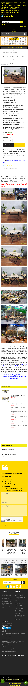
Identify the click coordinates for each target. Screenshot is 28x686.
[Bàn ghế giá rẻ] (14, 30)
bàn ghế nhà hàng (17, 365)
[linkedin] (17, 586)
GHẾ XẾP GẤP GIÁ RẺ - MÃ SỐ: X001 (18, 418)
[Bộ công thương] (6, 627)
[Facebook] (5, 16)
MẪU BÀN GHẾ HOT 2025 (19, 594)
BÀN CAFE (18, 51)
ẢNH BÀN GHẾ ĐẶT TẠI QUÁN (7, 625)
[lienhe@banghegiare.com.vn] (7, 165)
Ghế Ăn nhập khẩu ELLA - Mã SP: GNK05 (19, 403)
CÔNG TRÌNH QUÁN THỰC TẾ (7, 623)
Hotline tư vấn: (14, 684)
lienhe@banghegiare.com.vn (12, 12)
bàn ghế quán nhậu (7, 365)
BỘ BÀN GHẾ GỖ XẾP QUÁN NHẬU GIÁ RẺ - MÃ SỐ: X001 (18, 392)
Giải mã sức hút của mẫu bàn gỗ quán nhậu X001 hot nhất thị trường (21, 575)
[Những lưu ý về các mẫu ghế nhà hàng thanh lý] (8, 569)
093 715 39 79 (15, 10)
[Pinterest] (9, 16)
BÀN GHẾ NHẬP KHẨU (19, 611)
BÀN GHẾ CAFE (13, 51)
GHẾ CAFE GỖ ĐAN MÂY (19, 603)
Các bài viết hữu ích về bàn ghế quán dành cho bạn (12, 679)
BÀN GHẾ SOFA (18, 613)
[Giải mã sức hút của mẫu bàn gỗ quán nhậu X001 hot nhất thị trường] (22, 568)
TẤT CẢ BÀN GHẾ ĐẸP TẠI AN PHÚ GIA (10, 457)
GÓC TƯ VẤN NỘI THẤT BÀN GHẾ (9, 454)
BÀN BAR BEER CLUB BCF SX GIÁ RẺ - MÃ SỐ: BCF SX (18, 408)
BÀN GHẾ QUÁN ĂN (18, 606)
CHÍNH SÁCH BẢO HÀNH (6, 601)
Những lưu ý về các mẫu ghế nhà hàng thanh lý (7, 575)
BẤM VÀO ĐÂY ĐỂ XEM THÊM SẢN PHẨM (14, 47)
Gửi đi (6, 525)
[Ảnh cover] (14, 41)
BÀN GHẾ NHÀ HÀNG (18, 605)
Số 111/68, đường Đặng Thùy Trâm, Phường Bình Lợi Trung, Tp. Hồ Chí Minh (14, 6)
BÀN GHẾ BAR (17, 619)
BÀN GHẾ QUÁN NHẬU (19, 608)
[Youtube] (7, 16)
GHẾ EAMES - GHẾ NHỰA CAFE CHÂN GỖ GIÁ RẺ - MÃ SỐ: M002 (19, 413)
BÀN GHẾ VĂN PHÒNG (19, 595)
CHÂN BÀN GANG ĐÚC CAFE (20, 597)
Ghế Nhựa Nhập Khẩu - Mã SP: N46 (18, 400)
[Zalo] (2, 16)
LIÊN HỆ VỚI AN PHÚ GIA (8, 452)
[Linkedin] (12, 16)
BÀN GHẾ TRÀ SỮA (18, 610)
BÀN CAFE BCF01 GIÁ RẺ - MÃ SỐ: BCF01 (19, 422)
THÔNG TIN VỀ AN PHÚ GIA (8, 449)
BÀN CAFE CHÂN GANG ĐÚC (20, 615)
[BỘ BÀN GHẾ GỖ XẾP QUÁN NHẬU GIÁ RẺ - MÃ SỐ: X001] (5, 394)
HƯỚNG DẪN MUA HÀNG (6, 594)
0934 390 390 (13, 9)
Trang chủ (3, 51)
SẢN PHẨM (7, 51)
